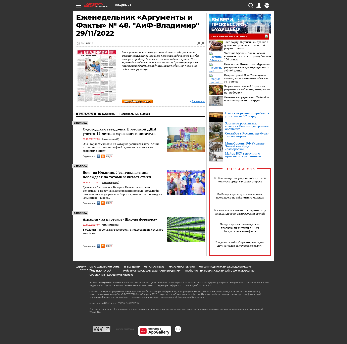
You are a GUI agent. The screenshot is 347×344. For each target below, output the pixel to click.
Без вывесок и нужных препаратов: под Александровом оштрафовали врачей (240, 211)
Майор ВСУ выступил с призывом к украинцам (243, 155)
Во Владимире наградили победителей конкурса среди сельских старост (240, 179)
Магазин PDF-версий (182, 267)
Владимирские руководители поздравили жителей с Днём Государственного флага (240, 228)
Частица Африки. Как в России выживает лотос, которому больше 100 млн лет (247, 56)
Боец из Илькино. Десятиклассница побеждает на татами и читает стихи (117, 174)
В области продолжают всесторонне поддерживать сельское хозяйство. (123, 231)
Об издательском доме (104, 267)
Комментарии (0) (110, 139)
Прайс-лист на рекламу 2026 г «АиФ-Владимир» (151, 271)
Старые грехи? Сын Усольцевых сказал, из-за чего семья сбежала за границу (246, 78)
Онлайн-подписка (137, 101)
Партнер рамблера (124, 329)
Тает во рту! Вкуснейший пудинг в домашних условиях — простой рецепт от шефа (246, 45)
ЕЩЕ (108, 156)
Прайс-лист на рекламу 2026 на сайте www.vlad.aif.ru (219, 271)
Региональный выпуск (134, 113)
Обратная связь (154, 267)
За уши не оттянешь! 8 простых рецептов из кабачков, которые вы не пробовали (247, 89)
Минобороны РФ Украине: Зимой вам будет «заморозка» (245, 146)
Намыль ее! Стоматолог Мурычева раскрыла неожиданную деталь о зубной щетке (247, 67)
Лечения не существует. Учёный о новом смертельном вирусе (246, 99)
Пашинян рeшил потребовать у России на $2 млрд (247, 114)
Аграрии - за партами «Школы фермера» (120, 219)
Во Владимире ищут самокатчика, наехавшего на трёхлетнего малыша (240, 195)
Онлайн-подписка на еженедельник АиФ (225, 267)
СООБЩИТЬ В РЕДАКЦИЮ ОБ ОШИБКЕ (111, 275)
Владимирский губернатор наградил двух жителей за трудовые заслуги (239, 243)
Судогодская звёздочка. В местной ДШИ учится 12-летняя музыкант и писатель (119, 131)
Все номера (198, 101)
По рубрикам (106, 113)
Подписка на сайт (101, 271)
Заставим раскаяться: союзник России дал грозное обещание (247, 126)
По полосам (86, 113)
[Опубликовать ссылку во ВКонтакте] (98, 156)
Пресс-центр (132, 267)
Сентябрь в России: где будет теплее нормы (247, 134)
